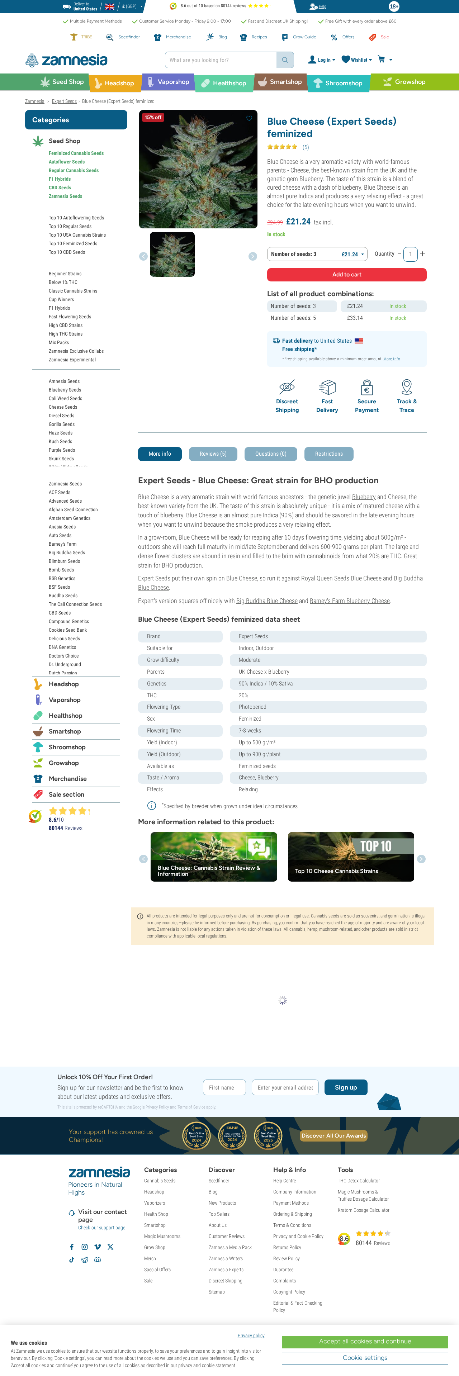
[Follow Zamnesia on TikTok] (71, 1259)
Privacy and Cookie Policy (298, 1236)
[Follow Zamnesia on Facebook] (71, 1247)
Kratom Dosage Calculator (363, 1210)
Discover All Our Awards (334, 1135)
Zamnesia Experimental (72, 359)
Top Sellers (219, 1214)
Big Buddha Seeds (67, 552)
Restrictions (329, 453)
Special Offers (157, 1269)
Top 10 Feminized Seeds (73, 243)
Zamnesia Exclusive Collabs (76, 351)
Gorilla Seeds (62, 424)
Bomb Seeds (61, 570)
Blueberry (364, 496)
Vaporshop (65, 700)
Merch (150, 1258)
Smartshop (65, 731)
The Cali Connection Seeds (75, 604)
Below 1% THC (63, 282)
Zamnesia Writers (226, 1258)
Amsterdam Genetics (69, 518)
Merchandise (68, 779)
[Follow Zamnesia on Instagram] (84, 1247)
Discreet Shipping (225, 1281)
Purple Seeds (62, 450)
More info (391, 358)
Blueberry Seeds (65, 390)
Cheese (248, 578)
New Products (222, 1203)
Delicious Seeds (64, 638)
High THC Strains (65, 334)
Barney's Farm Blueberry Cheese (350, 600)
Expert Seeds (154, 578)
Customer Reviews (227, 1236)
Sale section (66, 794)
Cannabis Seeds (159, 1180)
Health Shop (156, 1214)
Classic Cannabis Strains (73, 291)
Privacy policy (251, 1335)
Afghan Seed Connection (73, 509)
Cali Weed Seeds (65, 398)
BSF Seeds (59, 587)
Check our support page (101, 1227)
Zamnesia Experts (226, 1269)
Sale (148, 1281)
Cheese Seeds (63, 407)
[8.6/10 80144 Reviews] (72, 810)
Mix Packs (59, 342)
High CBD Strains (65, 325)
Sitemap (217, 1292)
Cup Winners (61, 299)
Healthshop (65, 716)
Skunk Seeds (61, 458)
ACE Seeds (59, 492)
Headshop (64, 684)
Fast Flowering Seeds (70, 316)
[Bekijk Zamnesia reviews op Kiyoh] (35, 816)
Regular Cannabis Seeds (74, 170)
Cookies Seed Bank (68, 630)
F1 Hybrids (60, 179)
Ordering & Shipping (292, 1214)
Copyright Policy (289, 1292)
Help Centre (284, 1180)
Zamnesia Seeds (65, 196)
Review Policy (286, 1258)
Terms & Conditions (292, 1225)
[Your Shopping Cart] (386, 60)
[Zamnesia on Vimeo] (97, 1247)
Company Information (294, 1192)
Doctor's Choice (64, 656)
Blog (213, 1192)
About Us (218, 1225)
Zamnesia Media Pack (230, 1247)
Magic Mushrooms (162, 1236)
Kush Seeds (60, 441)
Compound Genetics (69, 621)
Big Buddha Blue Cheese (267, 600)
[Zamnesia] (90, 60)
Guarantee (283, 1269)
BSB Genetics (62, 578)
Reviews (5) (213, 453)
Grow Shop (154, 1247)
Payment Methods (291, 1203)
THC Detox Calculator (359, 1180)
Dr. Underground (65, 664)
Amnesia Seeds (64, 381)
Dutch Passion (63, 673)
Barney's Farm (63, 544)
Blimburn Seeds (64, 561)
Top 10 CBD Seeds (67, 252)
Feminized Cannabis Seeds (76, 153)
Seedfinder (219, 1180)
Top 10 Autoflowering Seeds (76, 217)
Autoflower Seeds (67, 162)
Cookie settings (365, 1358)
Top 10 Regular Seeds (70, 226)
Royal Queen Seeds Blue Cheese (341, 578)
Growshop (64, 763)
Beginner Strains (65, 273)
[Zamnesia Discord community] (97, 1259)
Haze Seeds (60, 433)
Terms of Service (191, 1107)
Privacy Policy (157, 1107)
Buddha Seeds (63, 595)
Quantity (384, 253)
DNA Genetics (62, 647)
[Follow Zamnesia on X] (110, 1247)
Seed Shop (64, 141)
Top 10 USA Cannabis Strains (77, 235)
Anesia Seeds (62, 527)
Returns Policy (287, 1247)
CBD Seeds (60, 187)
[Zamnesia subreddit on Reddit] (84, 1259)
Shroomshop (67, 747)
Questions (271, 453)
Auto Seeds (60, 535)
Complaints (284, 1281)
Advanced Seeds (65, 501)
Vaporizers (154, 1203)
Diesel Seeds (61, 415)
